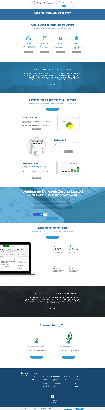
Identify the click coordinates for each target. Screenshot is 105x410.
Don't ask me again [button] (71, 6)
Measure (60, 43)
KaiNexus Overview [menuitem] (46, 375)
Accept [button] (64, 6)
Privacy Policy (52, 402)
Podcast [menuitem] (76, 380)
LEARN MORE (28, 52)
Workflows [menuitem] (45, 380)
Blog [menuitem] (75, 375)
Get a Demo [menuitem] (34, 377)
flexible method (29, 46)
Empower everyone (43, 46)
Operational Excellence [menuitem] (58, 387)
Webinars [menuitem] (76, 376)
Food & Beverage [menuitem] (67, 377)
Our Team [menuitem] (34, 376)
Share (76, 43)
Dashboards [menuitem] (45, 379)
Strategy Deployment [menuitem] (57, 383)
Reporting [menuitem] (45, 383)
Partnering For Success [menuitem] (47, 376)
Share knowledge (75, 46)
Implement (44, 43)
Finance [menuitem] (65, 379)
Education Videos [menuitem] (78, 382)
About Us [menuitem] (34, 375)
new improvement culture (35, 167)
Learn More (52, 84)
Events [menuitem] (76, 383)
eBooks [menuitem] (76, 377)
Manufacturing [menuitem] (67, 376)
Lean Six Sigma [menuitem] (56, 386)
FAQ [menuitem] (33, 379)
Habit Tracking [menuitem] (46, 386)
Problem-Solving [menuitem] (56, 376)
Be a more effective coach (59, 146)
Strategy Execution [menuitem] (57, 377)
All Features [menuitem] (45, 377)
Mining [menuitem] (65, 380)
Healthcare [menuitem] (66, 375)
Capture (28, 43)
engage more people (36, 166)
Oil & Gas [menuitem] (66, 382)
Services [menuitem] (76, 386)
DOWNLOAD (68, 408)
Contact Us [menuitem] (77, 387)
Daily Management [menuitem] (57, 379)
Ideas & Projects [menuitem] (56, 375)
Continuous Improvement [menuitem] (58, 382)
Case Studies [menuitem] (77, 379)
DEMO (79, 408)
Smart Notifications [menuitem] (47, 382)
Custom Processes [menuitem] (57, 380)
